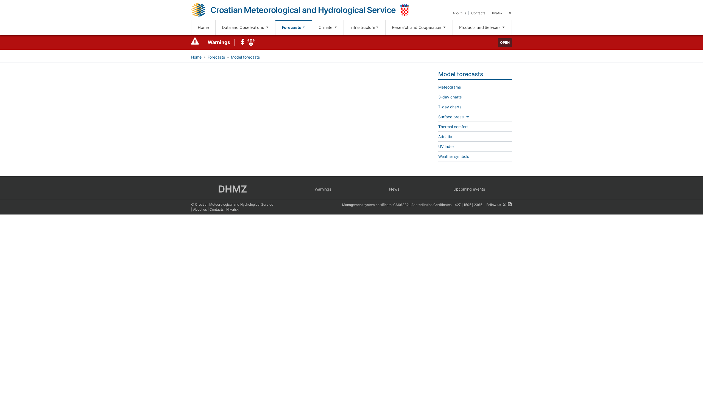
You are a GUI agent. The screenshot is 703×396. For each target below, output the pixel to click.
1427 (457, 205)
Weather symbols (453, 156)
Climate (326, 27)
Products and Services (480, 27)
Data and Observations (243, 27)
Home (203, 27)
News (394, 189)
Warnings (219, 42)
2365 (478, 205)
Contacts (478, 13)
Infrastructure (362, 27)
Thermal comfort (453, 126)
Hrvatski (496, 13)
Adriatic (445, 136)
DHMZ (232, 189)
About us (459, 13)
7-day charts (449, 107)
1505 (467, 205)
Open (505, 42)
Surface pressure (453, 116)
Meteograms (449, 87)
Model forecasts (245, 57)
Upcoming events (469, 189)
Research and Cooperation (417, 27)
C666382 (401, 205)
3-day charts (450, 97)
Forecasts (292, 27)
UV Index (446, 146)
